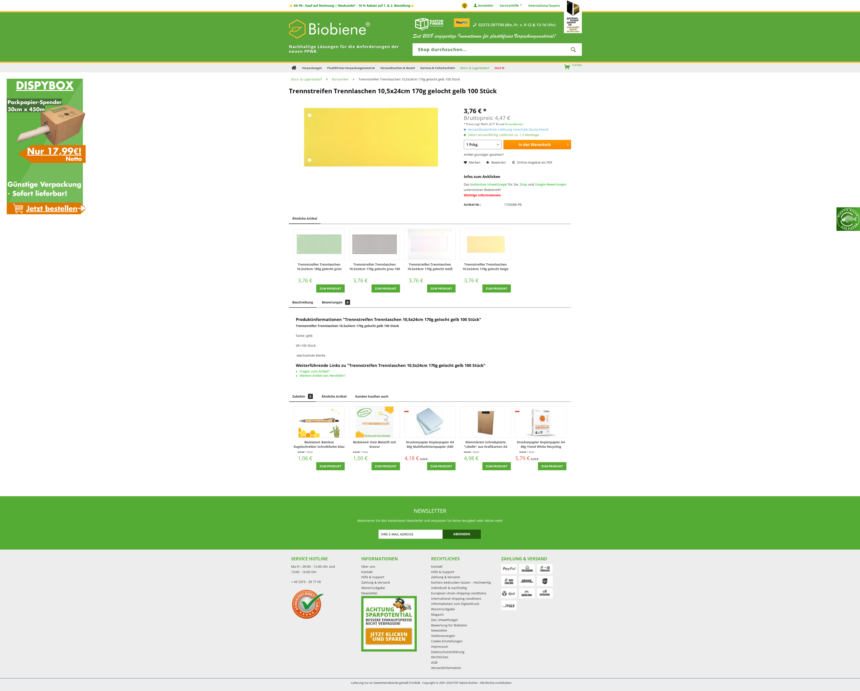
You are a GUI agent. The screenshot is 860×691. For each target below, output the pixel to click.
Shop (523, 184)
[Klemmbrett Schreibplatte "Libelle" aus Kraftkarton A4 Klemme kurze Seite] (485, 422)
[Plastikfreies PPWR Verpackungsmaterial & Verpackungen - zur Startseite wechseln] (336, 29)
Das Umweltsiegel (444, 620)
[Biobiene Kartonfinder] (429, 24)
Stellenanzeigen (443, 636)
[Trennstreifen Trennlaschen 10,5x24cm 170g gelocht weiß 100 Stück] (430, 244)
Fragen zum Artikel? (314, 371)
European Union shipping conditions (458, 593)
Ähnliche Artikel (304, 218)
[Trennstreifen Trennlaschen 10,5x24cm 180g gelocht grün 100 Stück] (319, 244)
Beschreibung (302, 302)
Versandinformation (446, 668)
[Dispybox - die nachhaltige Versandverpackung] (44, 146)
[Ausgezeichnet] (325, 604)
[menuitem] (565, 67)
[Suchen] (573, 49)
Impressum (439, 646)
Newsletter (369, 593)
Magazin (437, 614)
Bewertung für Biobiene (449, 625)
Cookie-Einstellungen (447, 641)
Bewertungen (335, 302)
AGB (434, 662)
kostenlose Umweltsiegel (488, 184)
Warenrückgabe (373, 588)
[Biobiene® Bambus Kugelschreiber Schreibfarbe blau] (319, 422)
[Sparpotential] (389, 624)
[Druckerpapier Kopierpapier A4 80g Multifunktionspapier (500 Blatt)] (430, 422)
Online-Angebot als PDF (534, 162)
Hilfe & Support (372, 577)
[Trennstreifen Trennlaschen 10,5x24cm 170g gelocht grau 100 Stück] (374, 244)
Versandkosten (514, 124)
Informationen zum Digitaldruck (455, 604)
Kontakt (367, 572)
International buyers (544, 6)
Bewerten (498, 162)
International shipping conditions (456, 598)
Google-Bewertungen (551, 184)
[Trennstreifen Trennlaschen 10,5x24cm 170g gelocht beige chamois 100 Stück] (485, 244)
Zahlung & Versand (375, 582)
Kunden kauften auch (371, 396)
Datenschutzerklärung (447, 652)
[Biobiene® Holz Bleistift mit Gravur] (374, 422)
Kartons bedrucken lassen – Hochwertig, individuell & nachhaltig (461, 585)
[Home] (294, 67)
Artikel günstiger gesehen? (484, 154)
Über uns (368, 566)
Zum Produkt (330, 288)
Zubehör (301, 396)
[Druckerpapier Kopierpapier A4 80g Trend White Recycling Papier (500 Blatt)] (540, 422)
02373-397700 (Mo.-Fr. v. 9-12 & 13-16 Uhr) (516, 25)
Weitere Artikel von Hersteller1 (322, 375)
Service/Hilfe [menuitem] (509, 5)
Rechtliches (439, 657)
